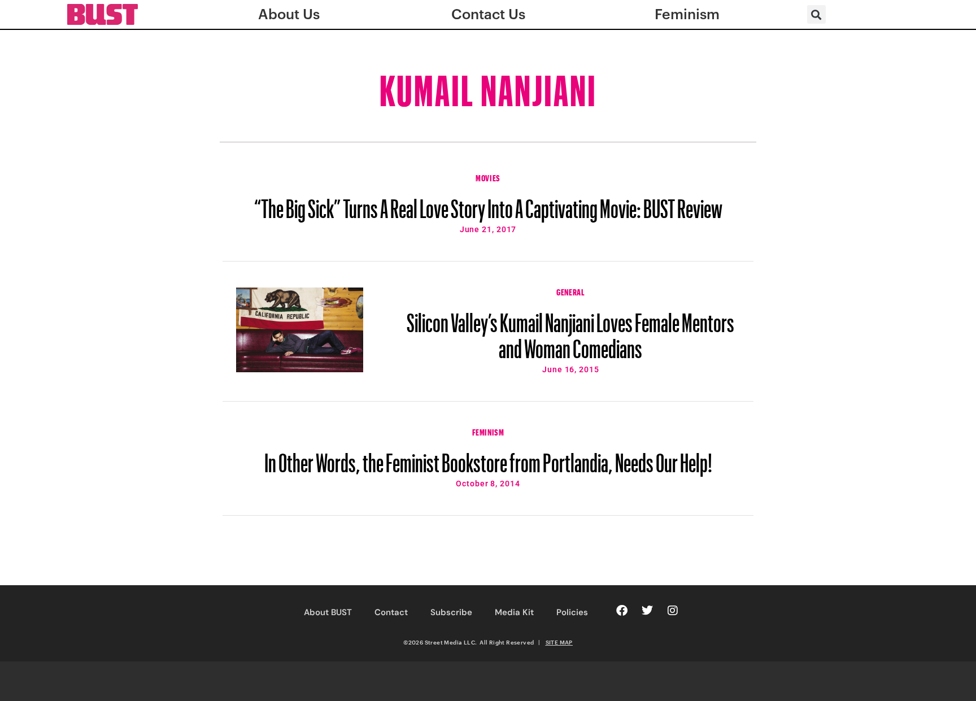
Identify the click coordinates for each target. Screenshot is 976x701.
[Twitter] (647, 610)
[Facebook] (622, 610)
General (570, 291)
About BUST (328, 612)
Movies (488, 177)
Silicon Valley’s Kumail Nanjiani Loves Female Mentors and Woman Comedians (570, 330)
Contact (391, 612)
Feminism (488, 431)
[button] (816, 14)
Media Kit (514, 612)
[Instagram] (672, 610)
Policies (572, 612)
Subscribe (451, 612)
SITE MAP (559, 642)
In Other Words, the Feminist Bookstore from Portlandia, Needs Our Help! (488, 457)
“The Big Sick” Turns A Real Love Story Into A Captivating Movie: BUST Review (488, 203)
